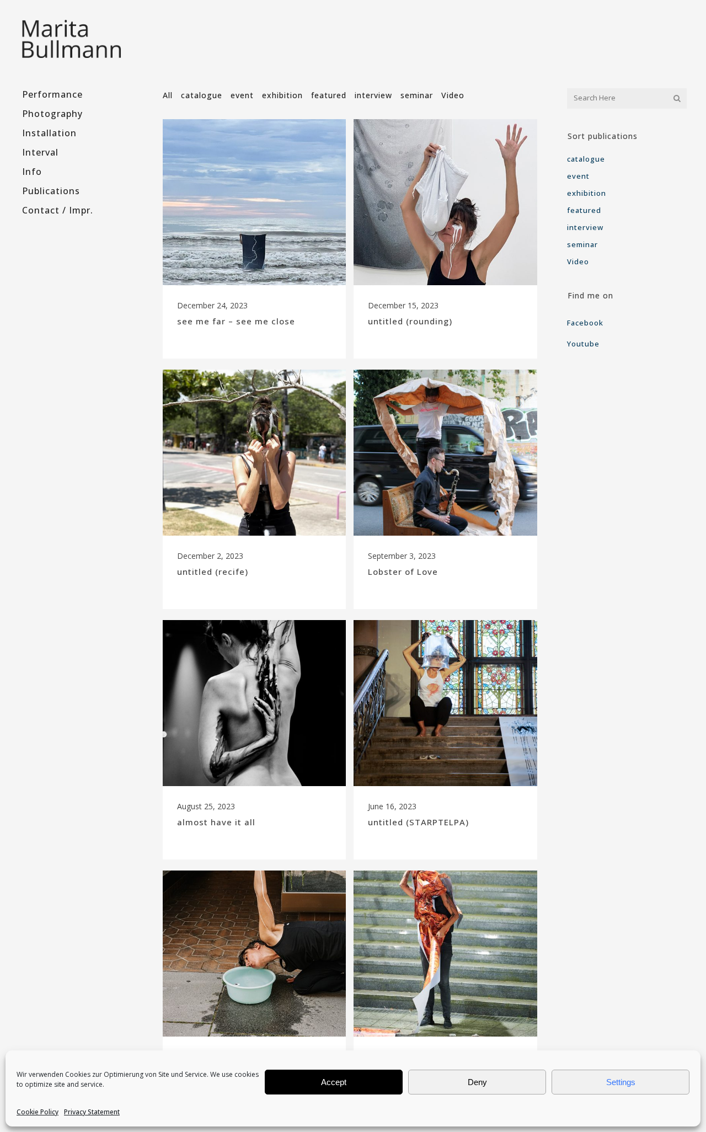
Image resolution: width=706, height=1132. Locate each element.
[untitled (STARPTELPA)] (445, 703)
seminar (582, 244)
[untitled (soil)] (445, 954)
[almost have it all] (254, 703)
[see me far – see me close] (254, 202)
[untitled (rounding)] (445, 202)
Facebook (586, 323)
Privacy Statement (92, 1112)
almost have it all (216, 821)
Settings (620, 1082)
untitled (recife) (212, 571)
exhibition (586, 193)
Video (578, 261)
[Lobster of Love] (445, 453)
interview (585, 227)
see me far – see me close (236, 321)
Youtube (583, 344)
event (578, 176)
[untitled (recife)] (254, 453)
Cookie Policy (37, 1112)
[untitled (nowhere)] (254, 954)
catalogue (586, 159)
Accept (333, 1082)
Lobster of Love (403, 571)
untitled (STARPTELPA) (418, 821)
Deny (477, 1082)
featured (584, 210)
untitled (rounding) (410, 321)
